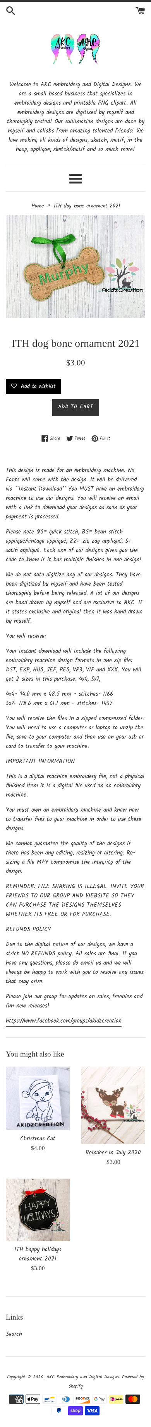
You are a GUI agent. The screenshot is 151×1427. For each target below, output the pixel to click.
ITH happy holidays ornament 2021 (37, 1254)
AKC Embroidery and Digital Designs (82, 1377)
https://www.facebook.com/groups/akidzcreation (64, 1021)
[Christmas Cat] (38, 1098)
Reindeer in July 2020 (113, 1152)
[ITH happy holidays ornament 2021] (38, 1210)
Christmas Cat (37, 1138)
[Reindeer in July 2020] (113, 1105)
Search (14, 1334)
